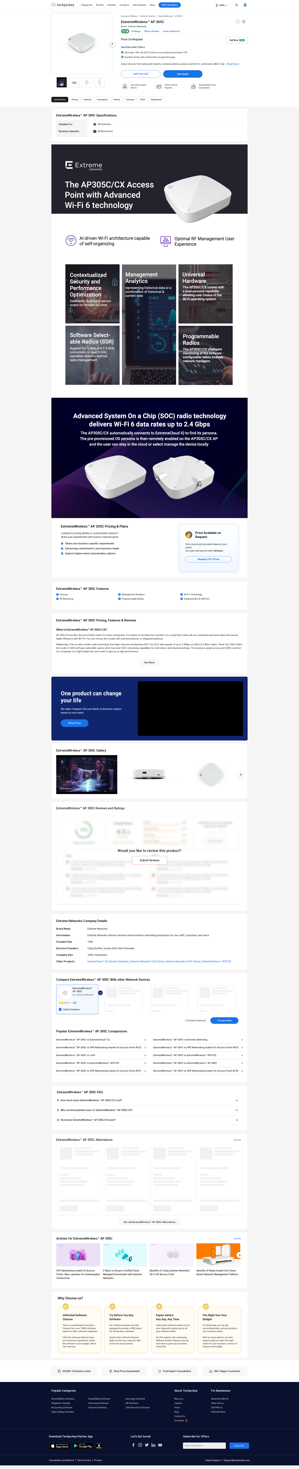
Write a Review (152, 31)
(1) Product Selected (195, 1020)
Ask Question (139, 5)
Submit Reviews (149, 860)
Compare (124, 5)
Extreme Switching (118, 961)
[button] (148, 1100)
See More (149, 662)
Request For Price (208, 559)
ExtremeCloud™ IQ (97, 961)
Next (112, 44)
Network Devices (148, 16)
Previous (51, 44)
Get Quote (182, 74)
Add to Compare (71, 1009)
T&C (186, 52)
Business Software (129, 16)
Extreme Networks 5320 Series (147, 961)
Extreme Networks (137, 26)
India (222, 5)
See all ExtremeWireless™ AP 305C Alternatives (149, 1222)
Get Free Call (140, 73)
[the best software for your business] (62, 6)
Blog (152, 5)
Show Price (74, 723)
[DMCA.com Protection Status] (99, 1448)
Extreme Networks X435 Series (183, 961)
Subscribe (239, 1445)
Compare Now (224, 1020)
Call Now (234, 40)
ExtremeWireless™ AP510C (216, 961)
